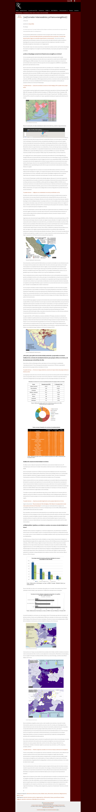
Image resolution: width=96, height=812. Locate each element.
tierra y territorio (41, 799)
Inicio (17, 10)
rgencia (66, 749)
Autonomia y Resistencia (32, 793)
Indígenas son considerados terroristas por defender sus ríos (46, 192)
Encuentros (41, 10)
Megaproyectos (63, 793)
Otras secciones (63, 10)
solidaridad (34, 799)
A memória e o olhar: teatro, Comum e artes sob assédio (35, 12)
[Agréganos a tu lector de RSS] (78, 1)
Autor (39, 793)
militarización (47, 797)
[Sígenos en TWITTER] (72, 1)
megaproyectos (39, 797)
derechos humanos (28, 797)
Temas (21, 795)
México (18, 795)
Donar (69, 1)
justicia (34, 797)
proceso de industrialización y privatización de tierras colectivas (44, 36)
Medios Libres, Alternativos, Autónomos (50, 793)
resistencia (28, 799)
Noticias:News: (19, 12)
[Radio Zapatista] (41, 4)
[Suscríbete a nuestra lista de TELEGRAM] (74, 1)
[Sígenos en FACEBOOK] (76, 1)
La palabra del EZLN (32, 10)
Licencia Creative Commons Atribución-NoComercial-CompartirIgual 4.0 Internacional (47, 805)
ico (25, 87)
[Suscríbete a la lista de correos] (71, 1)
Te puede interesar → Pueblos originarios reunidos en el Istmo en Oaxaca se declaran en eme (43, 749)
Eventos (71, 10)
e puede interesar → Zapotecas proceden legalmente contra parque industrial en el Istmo (44, 501)
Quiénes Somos (23, 10)
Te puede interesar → (28, 192)
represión (23, 799)
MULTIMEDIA (54, 10)
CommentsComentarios (52, 809)
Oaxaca (52, 797)
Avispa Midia (19, 17)
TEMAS (47, 10)
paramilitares (57, 797)
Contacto (76, 10)
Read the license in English (48, 807)
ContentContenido (40, 809)
